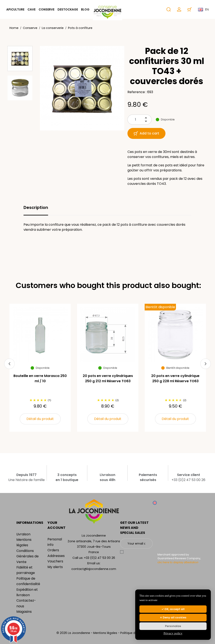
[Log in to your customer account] (179, 9)
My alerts (55, 566)
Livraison (23, 534)
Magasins (24, 611)
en (207, 9)
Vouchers (55, 561)
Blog (85, 9)
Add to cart (149, 133)
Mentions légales (105, 633)
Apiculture (15, 9)
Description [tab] (36, 207)
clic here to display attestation (177, 562)
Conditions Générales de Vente (27, 556)
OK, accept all (174, 609)
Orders (53, 550)
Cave (31, 9)
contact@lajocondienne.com (93, 569)
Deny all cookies (174, 617)
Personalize (173, 626)
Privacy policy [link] (173, 633)
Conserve (46, 9)
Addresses (56, 555)
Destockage (68, 9)
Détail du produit (40, 418)
